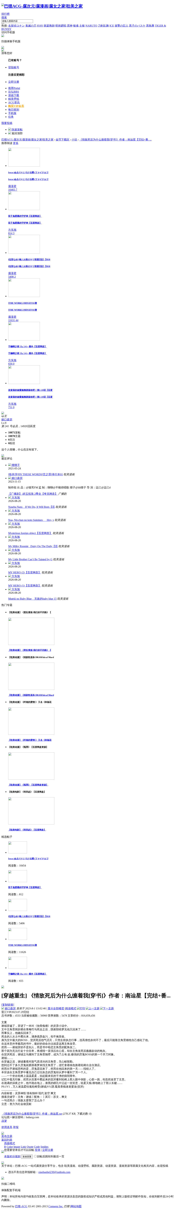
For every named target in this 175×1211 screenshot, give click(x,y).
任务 (11, 116)
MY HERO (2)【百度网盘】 (24, 572)
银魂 (76, 25)
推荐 (14, 88)
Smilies (44, 1146)
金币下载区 (62, 139)
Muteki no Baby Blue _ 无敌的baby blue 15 (32, 598)
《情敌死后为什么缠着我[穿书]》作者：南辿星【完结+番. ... (115, 139)
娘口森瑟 (6, 419)
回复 (4, 1120)
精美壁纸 (13, 98)
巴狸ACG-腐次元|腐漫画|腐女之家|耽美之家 (27, 139)
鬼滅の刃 (30, 25)
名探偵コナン (16, 25)
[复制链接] (7, 1004)
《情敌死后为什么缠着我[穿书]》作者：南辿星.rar (32, 1113)
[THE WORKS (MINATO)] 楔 (22, 945)
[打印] (81, 1008)
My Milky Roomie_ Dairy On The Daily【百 (33, 546)
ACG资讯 (14, 102)
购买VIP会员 (16, 106)
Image (17, 1146)
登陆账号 (13, 67)
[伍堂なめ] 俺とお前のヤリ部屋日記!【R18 (29, 916)
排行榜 (5, 13)
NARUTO (91, 25)
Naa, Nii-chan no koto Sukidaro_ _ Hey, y (31, 520)
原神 (69, 25)
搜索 (4, 17)
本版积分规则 (12, 1156)
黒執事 (150, 25)
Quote (30, 1146)
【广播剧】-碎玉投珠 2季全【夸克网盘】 (33, 493)
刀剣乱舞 (103, 25)
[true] (2, 23)
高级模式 (9, 1143)
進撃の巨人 (121, 25)
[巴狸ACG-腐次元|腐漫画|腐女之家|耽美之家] (42, 6)
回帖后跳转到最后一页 (50, 1156)
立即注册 (13, 81)
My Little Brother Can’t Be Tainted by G (30, 559)
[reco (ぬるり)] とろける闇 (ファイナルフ (28, 858)
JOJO (40, 25)
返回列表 (6, 1139)
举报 (15, 1127)
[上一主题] (92, 1008)
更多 (15, 143)
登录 (37, 1150)
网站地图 (76, 1206)
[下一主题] (107, 1008)
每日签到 (13, 109)
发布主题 (6, 1136)
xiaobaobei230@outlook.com (54, 1172)
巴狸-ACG (21, 1206)
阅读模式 (70, 1008)
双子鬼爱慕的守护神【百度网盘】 (25, 887)
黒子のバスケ (137, 25)
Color (10, 1146)
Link (23, 1146)
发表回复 (27, 1156)
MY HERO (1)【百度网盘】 (24, 585)
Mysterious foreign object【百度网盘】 (30, 533)
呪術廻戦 (60, 25)
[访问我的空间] (2, 413)
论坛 (13, 91)
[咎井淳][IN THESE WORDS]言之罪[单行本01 (35, 474)
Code (37, 1146)
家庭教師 (49, 25)
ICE (112, 25)
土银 (82, 25)
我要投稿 (6, 123)
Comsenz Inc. (55, 1206)
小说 (74, 139)
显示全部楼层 (56, 1008)
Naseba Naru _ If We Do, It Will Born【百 (31, 506)
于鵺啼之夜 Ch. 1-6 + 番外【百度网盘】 (27, 974)
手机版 (12, 113)
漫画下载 (13, 95)
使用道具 (6, 1127)
